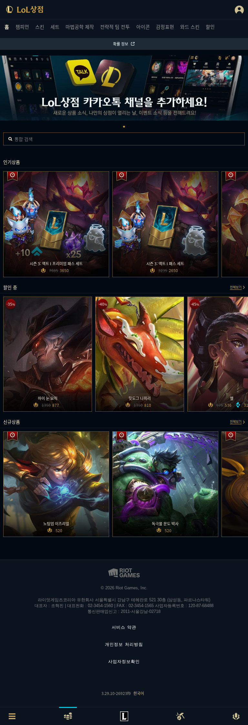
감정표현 (165, 26)
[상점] (24, 9)
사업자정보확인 (124, 661)
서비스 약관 (124, 627)
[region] (124, 88)
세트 (54, 26)
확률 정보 (120, 44)
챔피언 (22, 26)
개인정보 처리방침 (124, 644)
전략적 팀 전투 (115, 26)
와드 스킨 (190, 26)
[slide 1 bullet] (124, 126)
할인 (210, 26)
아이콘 (143, 26)
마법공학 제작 (80, 26)
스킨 (39, 26)
